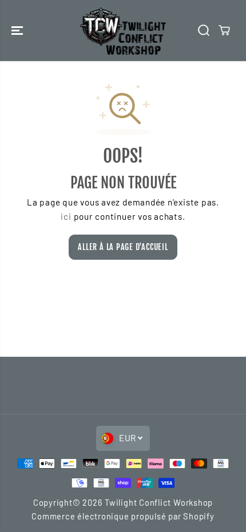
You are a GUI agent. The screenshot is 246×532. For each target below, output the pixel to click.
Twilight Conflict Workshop (159, 502)
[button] (18, 30)
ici (66, 216)
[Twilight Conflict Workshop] (123, 30)
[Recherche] (203, 30)
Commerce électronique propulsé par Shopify (122, 516)
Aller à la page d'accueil (123, 247)
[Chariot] (224, 30)
